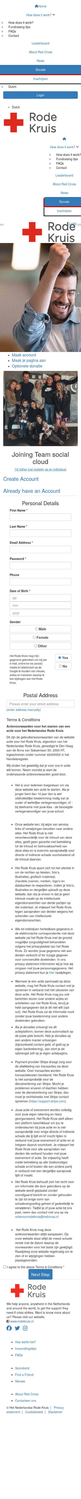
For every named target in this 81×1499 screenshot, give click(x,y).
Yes (64, 657)
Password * (18, 558)
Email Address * (21, 542)
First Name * (18, 510)
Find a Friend (24, 1374)
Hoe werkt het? (25, 1342)
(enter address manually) (23, 709)
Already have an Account (31, 490)
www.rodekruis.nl (21, 1321)
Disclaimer (55, 1412)
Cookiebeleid (34, 1412)
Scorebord (22, 1368)
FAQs (12, 31)
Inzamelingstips (25, 1348)
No (64, 666)
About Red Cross (26, 1394)
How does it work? (20, 22)
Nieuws (20, 1381)
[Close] (1, 224)
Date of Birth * (20, 591)
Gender (15, 622)
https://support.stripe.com (47, 1101)
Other (42, 645)
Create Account (21, 478)
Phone (14, 575)
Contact (13, 35)
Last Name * (18, 526)
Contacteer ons (25, 1400)
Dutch (12, 86)
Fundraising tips (19, 27)
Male (42, 628)
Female (42, 637)
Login (40, 95)
